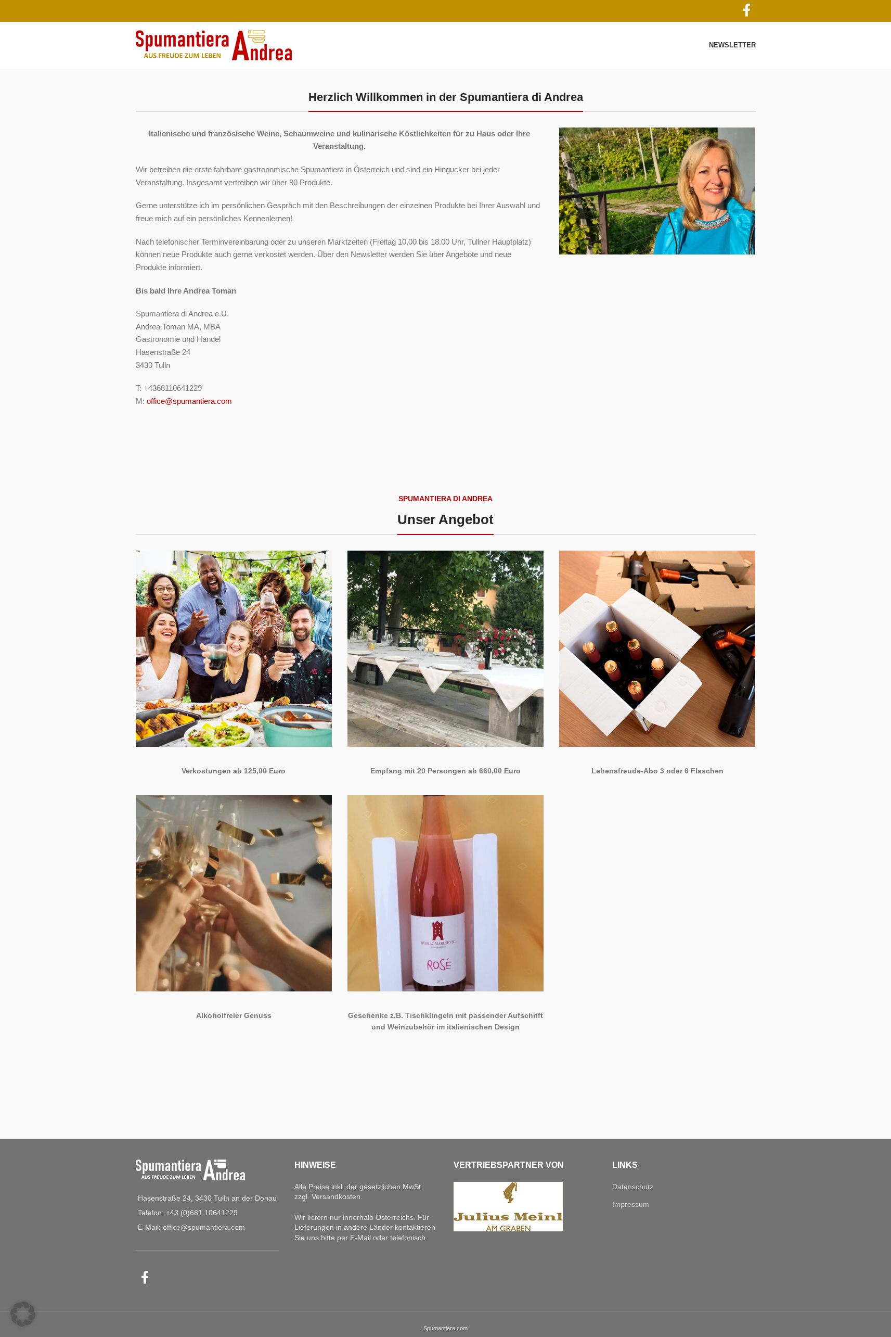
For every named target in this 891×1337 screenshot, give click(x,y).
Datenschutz (632, 1186)
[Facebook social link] (145, 1278)
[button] (23, 1314)
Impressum (630, 1204)
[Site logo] (214, 45)
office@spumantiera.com (189, 401)
